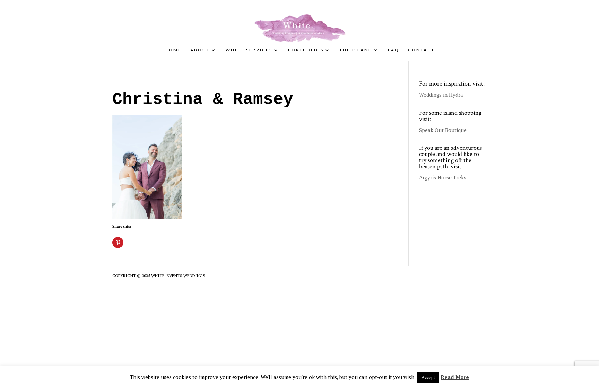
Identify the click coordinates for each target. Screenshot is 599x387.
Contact (421, 49)
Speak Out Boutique (443, 129)
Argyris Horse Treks (442, 177)
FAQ (393, 49)
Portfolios (306, 49)
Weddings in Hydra (441, 94)
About (200, 49)
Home (173, 49)
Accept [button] (428, 377)
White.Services (249, 49)
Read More (455, 376)
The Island (355, 49)
